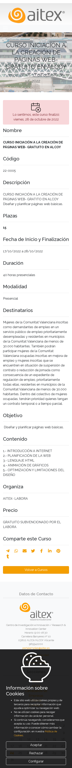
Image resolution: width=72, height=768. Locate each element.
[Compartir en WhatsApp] (16, 551)
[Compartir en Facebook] (41, 551)
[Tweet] (33, 551)
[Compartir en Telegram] (8, 551)
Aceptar (36, 745)
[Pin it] (58, 551)
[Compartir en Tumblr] (8, 556)
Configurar (36, 761)
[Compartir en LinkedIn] (50, 551)
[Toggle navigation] (5, 28)
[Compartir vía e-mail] (25, 551)
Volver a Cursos (36, 570)
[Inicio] (36, 14)
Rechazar (36, 753)
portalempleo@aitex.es (36, 648)
